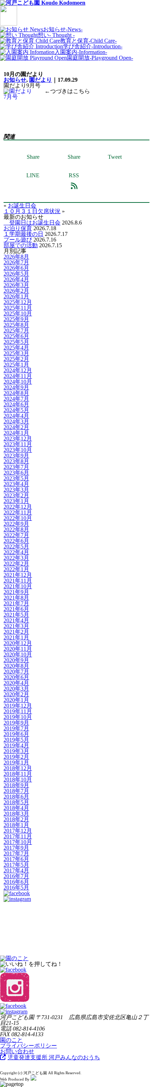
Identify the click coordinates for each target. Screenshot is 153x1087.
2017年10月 (18, 842)
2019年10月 (18, 717)
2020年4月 (16, 683)
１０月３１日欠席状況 (32, 211)
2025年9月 (16, 319)
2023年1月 (16, 501)
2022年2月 (16, 564)
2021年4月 (16, 620)
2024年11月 (18, 376)
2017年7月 (16, 853)
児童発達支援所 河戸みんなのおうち (53, 1057)
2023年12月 (18, 439)
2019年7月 (16, 728)
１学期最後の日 (23, 234)
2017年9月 (16, 848)
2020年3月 (16, 689)
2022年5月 (16, 547)
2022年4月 (16, 552)
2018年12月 (18, 768)
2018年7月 (16, 791)
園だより (40, 80)
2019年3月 (16, 751)
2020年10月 (18, 654)
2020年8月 (16, 666)
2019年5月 (16, 740)
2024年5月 (16, 410)
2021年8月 (16, 598)
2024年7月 (16, 399)
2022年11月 (18, 512)
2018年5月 (16, 802)
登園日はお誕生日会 (32, 223)
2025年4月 (16, 348)
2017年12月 (18, 831)
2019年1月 (16, 762)
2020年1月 (16, 700)
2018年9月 (16, 785)
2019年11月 (18, 711)
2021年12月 (18, 575)
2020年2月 (16, 694)
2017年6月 (16, 859)
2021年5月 (16, 615)
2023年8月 (16, 461)
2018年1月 (16, 825)
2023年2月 (16, 495)
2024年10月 (18, 382)
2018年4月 (16, 808)
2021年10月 (18, 586)
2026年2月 (16, 291)
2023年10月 (18, 450)
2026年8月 (16, 257)
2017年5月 (16, 865)
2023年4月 (16, 484)
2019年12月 (18, 706)
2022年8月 (16, 529)
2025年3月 (16, 353)
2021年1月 (16, 637)
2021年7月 (16, 603)
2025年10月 (18, 313)
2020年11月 (18, 649)
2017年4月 (16, 870)
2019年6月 (16, 734)
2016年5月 (16, 888)
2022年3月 (16, 558)
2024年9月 (16, 387)
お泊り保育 (18, 228)
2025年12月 (18, 302)
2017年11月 (18, 836)
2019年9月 (16, 723)
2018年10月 (18, 780)
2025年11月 (18, 308)
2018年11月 (18, 774)
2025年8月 (16, 325)
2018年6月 (16, 797)
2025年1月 (16, 365)
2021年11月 (18, 581)
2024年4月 (16, 416)
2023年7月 (16, 467)
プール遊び (18, 240)
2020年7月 (16, 672)
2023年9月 (16, 456)
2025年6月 (16, 336)
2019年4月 (16, 745)
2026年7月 (16, 262)
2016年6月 (16, 882)
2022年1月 (16, 569)
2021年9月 (16, 592)
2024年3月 (16, 421)
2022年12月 (18, 507)
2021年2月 (16, 632)
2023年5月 (16, 478)
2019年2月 (16, 757)
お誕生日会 (22, 205)
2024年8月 (16, 393)
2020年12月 (18, 643)
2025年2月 (16, 359)
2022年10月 (18, 518)
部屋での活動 (21, 245)
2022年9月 (16, 524)
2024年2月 (16, 427)
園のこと (11, 1040)
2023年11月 (18, 444)
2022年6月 (16, 541)
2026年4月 (16, 279)
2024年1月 (16, 433)
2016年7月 (16, 876)
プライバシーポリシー (28, 1046)
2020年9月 (16, 660)
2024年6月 (16, 404)
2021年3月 (16, 626)
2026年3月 (16, 285)
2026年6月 (16, 268)
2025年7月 (16, 331)
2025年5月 (16, 342)
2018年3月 (16, 814)
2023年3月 (16, 490)
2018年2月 (16, 819)
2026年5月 (16, 274)
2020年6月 (16, 677)
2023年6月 (16, 473)
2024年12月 (18, 370)
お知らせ (15, 80)
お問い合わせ (17, 1051)
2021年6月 (16, 609)
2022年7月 (16, 535)
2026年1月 (16, 296)
